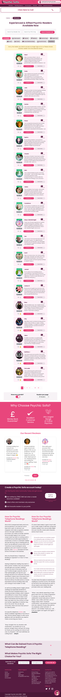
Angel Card (55, 38)
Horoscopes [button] (28, 5)
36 (38, 388)
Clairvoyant (17, 38)
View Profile (39, 66)
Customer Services (47, 5)
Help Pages (21, 675)
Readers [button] (11, 5)
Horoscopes (8, 677)
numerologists (47, 544)
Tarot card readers (48, 542)
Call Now (28, 66)
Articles (40, 5)
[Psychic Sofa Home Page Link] (11, 2)
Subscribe (50, 662)
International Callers (17, 696)
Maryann (15, 458)
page (43, 539)
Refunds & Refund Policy (36, 674)
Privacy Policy (35, 672)
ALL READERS (6, 38)
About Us (7, 673)
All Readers (17, 18)
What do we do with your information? (36, 682)
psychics (41, 542)
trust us (15, 549)
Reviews (35, 5)
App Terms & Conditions (35, 680)
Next (35, 475)
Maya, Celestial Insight (46, 460)
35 (35, 388)
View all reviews (29, 480)
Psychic (26, 38)
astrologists (37, 546)
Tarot (10, 41)
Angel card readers (38, 544)
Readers (7, 675)
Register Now (50, 495)
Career (18, 41)
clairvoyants (52, 541)
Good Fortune (42, 41)
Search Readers (46, 32)
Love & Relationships (29, 41)
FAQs (19, 673)
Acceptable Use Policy (23, 676)
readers (21, 612)
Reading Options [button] (19, 5)
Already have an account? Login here (50, 500)
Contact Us (21, 672)
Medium (34, 38)
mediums (36, 542)
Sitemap (25, 696)
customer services (52, 679)
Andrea (32, 466)
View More (51, 41)
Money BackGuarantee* (12, 420)
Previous (26, 475)
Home (8, 18)
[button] (30, 9)
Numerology (44, 38)
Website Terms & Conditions (36, 677)
